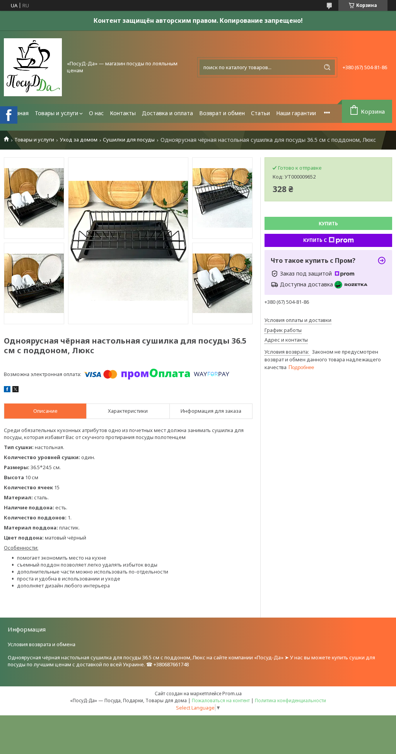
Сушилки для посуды (129, 139)
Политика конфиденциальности (290, 700)
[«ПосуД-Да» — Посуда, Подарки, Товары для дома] (33, 67)
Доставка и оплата (167, 113)
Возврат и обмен (222, 113)
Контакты (123, 113)
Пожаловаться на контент (221, 700)
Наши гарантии (296, 113)
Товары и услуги (56, 113)
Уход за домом (78, 139)
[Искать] (327, 67)
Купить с (315, 240)
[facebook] (7, 390)
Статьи (260, 113)
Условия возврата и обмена (41, 644)
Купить (328, 223)
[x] (15, 390)
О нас (96, 113)
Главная (18, 113)
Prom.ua (232, 693)
